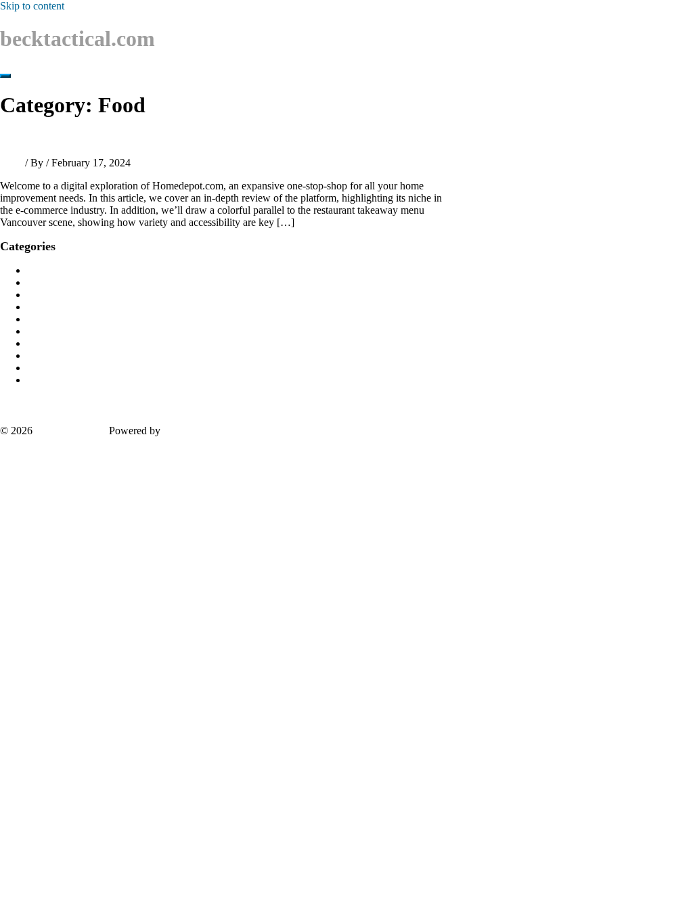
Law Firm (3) (56, 355)
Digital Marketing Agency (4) (90, 307)
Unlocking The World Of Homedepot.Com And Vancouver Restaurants (186, 139)
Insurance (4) (55, 294)
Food (11, 162)
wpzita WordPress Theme (218, 430)
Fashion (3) (51, 343)
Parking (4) (51, 319)
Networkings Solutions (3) (83, 380)
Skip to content (32, 5)
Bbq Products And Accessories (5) (100, 282)
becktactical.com (77, 38)
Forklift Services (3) (69, 367)
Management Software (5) (83, 270)
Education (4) (56, 331)
